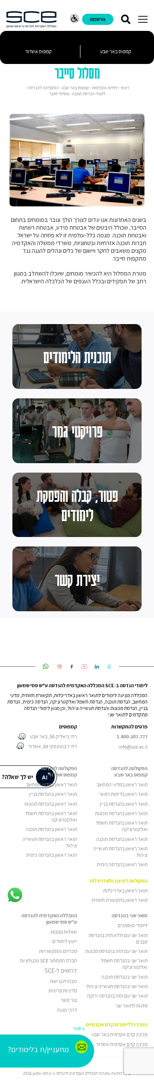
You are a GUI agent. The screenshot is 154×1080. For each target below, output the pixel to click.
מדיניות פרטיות (62, 990)
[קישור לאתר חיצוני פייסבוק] (71, 666)
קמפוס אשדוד (38, 51)
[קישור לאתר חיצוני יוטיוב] (84, 666)
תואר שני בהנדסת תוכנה (124, 977)
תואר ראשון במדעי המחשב (122, 784)
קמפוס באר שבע (115, 51)
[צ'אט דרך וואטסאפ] (15, 895)
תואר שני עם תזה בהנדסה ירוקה (117, 995)
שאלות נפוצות (63, 931)
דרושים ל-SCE (60, 970)
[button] (143, 19)
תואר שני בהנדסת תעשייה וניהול (117, 986)
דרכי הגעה (67, 1010)
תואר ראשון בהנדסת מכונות (121, 813)
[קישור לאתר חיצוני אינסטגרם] (59, 666)
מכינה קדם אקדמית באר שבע (120, 1034)
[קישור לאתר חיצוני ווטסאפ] (45, 666)
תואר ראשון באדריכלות (125, 890)
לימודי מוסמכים (133, 925)
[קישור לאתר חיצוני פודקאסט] (109, 666)
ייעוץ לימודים (64, 941)
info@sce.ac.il (133, 746)
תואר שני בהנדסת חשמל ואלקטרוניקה (124, 963)
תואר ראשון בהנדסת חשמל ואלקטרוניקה (122, 825)
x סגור (79, 1028)
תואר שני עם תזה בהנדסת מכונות (116, 951)
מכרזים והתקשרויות (58, 951)
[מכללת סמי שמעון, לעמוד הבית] (31, 19)
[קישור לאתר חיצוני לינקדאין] (97, 666)
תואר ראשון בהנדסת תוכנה (122, 839)
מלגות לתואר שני (132, 1005)
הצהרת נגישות (63, 981)
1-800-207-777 (132, 736)
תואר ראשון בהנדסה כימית (122, 864)
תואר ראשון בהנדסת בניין (124, 804)
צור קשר (69, 1000)
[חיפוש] (125, 19)
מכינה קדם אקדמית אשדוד (122, 1044)
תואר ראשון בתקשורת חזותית (120, 900)
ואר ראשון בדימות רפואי (122, 794)
